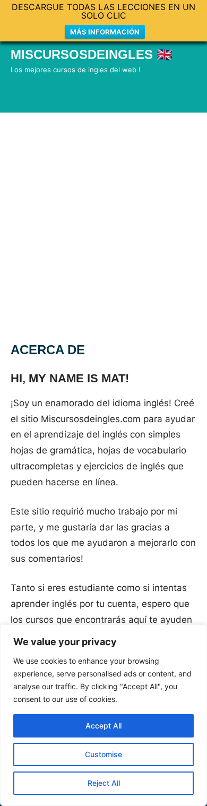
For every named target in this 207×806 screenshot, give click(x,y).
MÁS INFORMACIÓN (105, 32)
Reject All (104, 782)
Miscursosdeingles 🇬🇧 (91, 54)
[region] (103, 715)
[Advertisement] (103, 221)
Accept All (103, 725)
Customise (103, 754)
